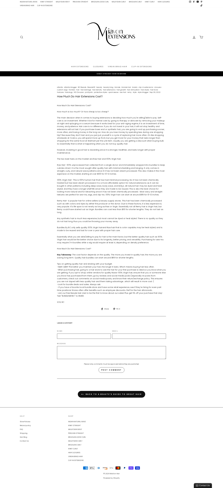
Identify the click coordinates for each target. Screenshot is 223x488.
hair (77, 90)
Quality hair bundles (84, 257)
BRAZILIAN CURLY (135, 2)
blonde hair (126, 87)
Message (61, 344)
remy (129, 92)
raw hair (123, 92)
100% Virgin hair (125, 272)
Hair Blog (23, 437)
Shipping (23, 433)
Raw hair (111, 227)
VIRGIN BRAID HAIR (27, 6)
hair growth (121, 90)
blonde (117, 87)
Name (60, 331)
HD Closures (79, 92)
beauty (99, 87)
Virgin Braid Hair (117, 66)
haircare (60, 92)
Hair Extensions (80, 66)
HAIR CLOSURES (164, 2)
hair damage (86, 90)
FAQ (21, 429)
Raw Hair (61, 165)
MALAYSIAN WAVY (63, 2)
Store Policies (25, 422)
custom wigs (62, 90)
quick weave (114, 92)
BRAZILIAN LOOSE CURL (100, 2)
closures (157, 87)
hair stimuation (133, 90)
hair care (115, 230)
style (135, 92)
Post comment (111, 370)
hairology (69, 92)
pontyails (89, 92)
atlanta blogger (70, 87)
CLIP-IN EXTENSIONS (45, 6)
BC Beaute (82, 87)
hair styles (145, 90)
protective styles (100, 92)
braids (134, 87)
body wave (107, 186)
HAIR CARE (62, 267)
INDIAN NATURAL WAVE (28, 2)
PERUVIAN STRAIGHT (80, 2)
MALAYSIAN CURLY (119, 2)
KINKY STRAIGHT (46, 2)
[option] (111, 74)
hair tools (154, 90)
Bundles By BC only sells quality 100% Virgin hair (79, 227)
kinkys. (121, 186)
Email (115, 331)
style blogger (143, 92)
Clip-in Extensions (142, 66)
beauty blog (108, 87)
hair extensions (109, 90)
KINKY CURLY (150, 2)
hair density (97, 90)
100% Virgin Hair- (65, 180)
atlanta (60, 87)
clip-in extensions (146, 87)
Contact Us (24, 441)
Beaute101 (91, 87)
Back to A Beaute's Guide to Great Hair (113, 394)
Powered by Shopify (111, 478)
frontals (72, 90)
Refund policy (25, 425)
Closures (98, 66)
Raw (114, 272)
